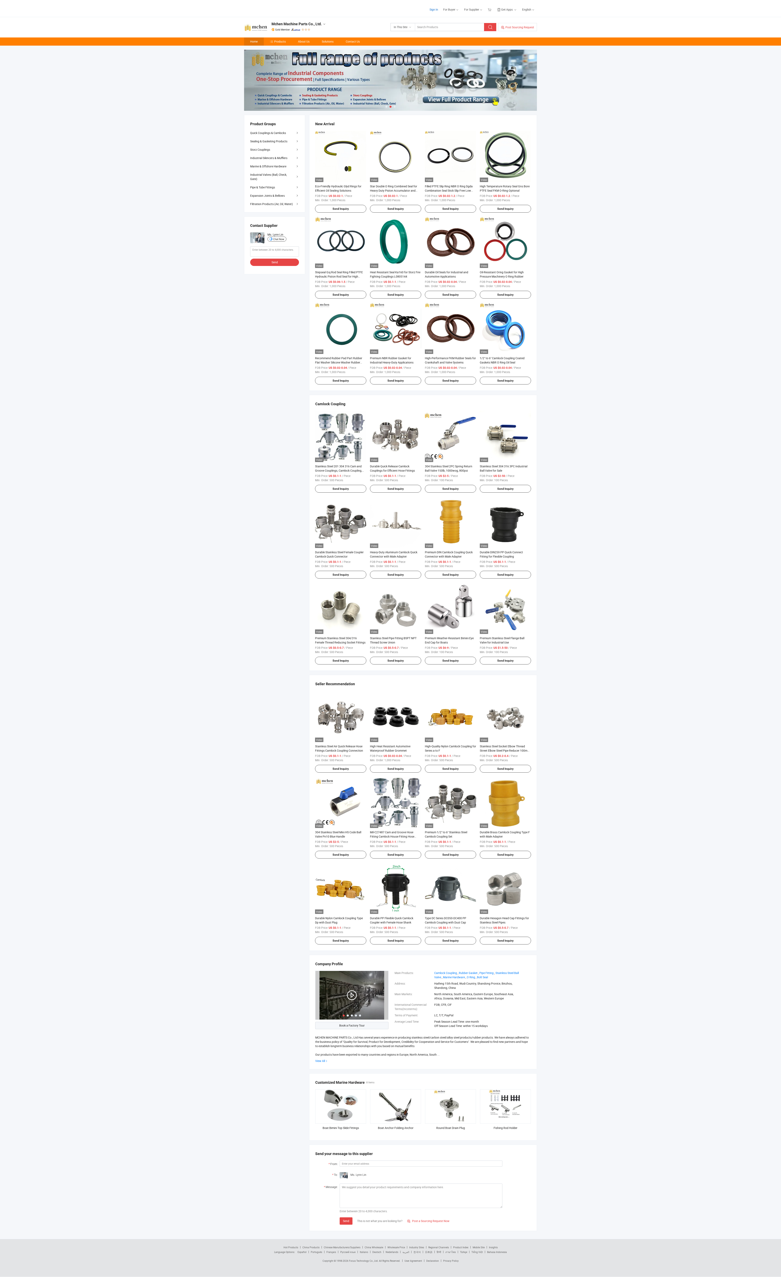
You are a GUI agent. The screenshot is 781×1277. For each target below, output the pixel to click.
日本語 (428, 1252)
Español (302, 1252)
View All (320, 1061)
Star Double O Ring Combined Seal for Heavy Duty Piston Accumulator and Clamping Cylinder (393, 190)
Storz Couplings (260, 150)
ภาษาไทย (450, 1252)
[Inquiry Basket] (490, 9)
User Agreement (413, 1260)
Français (331, 1252)
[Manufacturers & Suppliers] (270, 8)
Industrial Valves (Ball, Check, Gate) (268, 177)
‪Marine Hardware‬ (454, 977)
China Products (311, 1247)
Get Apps (507, 9)
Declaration (432, 1260)
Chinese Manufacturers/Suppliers (342, 1247)
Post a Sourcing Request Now (428, 1221)
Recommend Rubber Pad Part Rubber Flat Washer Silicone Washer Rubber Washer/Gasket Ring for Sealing (338, 362)
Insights (493, 1247)
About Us (304, 41)
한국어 (417, 1252)
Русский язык (348, 1252)
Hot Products (291, 1247)
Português (316, 1252)
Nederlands (392, 1252)
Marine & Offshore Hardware (268, 166)
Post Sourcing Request (519, 27)
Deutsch (376, 1252)
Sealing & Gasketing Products (268, 141)
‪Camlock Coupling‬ (445, 973)
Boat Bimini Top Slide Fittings (341, 1128)
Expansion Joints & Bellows (267, 196)
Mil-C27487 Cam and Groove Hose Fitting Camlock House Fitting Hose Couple (392, 836)
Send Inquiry (341, 208)
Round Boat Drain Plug (450, 1128)
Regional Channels (438, 1247)
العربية (405, 1252)
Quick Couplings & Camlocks (268, 133)
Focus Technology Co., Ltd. (364, 1260)
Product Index (460, 1247)
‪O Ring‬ (471, 977)
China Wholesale (374, 1247)
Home (254, 41)
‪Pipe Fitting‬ (486, 973)
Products (280, 41)
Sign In (434, 9)
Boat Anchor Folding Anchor (395, 1128)
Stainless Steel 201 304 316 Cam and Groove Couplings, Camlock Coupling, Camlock (338, 470)
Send (346, 1221)
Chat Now (278, 239)
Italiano (364, 1252)
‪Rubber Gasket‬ (468, 973)
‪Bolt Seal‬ (482, 977)
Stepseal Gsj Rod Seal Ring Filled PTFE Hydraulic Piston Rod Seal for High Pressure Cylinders (339, 276)
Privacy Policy (451, 1260)
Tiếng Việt (477, 1252)
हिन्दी (439, 1252)
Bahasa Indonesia (497, 1252)
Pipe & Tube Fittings (262, 187)
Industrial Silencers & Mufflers (268, 158)
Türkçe (463, 1252)
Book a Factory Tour (352, 1025)
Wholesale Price (396, 1247)
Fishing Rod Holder (505, 1128)
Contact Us (353, 41)
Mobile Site (479, 1247)
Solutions (328, 41)
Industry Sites (416, 1247)
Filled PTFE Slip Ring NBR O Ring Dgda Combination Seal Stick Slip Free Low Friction (449, 190)
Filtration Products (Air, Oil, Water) (271, 204)
